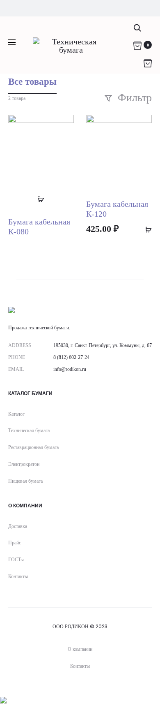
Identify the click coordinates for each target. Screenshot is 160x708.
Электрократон (23, 464)
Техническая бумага (29, 430)
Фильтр (133, 98)
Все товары (32, 81)
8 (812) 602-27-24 (71, 357)
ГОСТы (16, 559)
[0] (137, 44)
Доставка (17, 526)
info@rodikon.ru (69, 369)
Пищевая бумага (25, 481)
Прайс (14, 543)
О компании (80, 649)
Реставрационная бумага (33, 447)
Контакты (18, 576)
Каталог (16, 414)
